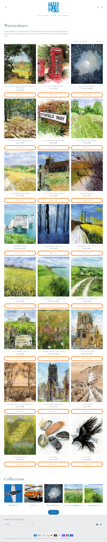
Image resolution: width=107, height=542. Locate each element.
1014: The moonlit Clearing (87, 86)
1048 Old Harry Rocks (20, 246)
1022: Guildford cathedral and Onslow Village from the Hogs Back (20, 87)
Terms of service (45, 538)
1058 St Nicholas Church (86, 351)
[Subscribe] (32, 524)
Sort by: (76, 41)
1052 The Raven (87, 457)
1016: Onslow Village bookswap (53, 86)
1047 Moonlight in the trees (53, 246)
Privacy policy (36, 538)
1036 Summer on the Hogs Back (86, 140)
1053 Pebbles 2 (53, 457)
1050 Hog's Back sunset (87, 193)
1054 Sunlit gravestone (20, 457)
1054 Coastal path (87, 404)
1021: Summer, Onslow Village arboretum (20, 140)
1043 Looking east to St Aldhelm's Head (53, 299)
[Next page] (58, 473)
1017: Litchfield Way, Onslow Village (53, 140)
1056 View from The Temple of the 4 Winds (20, 404)
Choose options (87, 95)
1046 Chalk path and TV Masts (86, 246)
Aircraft (12, 505)
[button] (6, 7)
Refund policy (28, 538)
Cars (32, 505)
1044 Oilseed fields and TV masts (20, 299)
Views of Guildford (72, 505)
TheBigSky (10, 538)
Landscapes (92, 505)
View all (53, 512)
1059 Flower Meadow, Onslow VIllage (53, 351)
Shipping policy (54, 538)
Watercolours (52, 505)
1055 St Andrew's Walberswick (53, 404)
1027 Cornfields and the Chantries (20, 193)
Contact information (64, 538)
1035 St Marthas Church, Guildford (53, 193)
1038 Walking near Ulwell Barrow (87, 299)
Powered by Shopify (18, 538)
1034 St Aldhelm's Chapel (20, 351)
